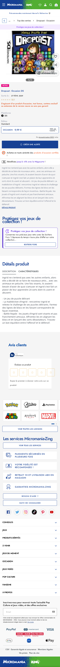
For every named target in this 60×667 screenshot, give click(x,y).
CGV (7, 649)
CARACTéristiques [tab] (28, 271)
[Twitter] (17, 511)
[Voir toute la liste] (40, 5)
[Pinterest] (43, 511)
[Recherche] (51, 5)
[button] (30, 522)
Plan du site (34, 653)
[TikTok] (34, 511)
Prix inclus (47, 137)
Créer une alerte (31, 144)
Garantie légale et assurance (23, 649)
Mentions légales (45, 649)
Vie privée (23, 653)
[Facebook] (8, 511)
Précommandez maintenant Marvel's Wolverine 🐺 (30, 13)
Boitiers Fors (30, 244)
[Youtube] (51, 511)
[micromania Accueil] (19, 4)
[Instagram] (25, 511)
